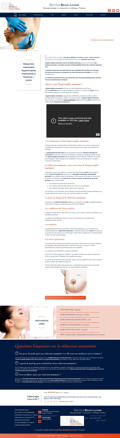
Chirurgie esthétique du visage (26, 415)
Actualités (89, 15)
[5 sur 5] (57, 401)
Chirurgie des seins (20, 50)
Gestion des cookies (76, 436)
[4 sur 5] (54, 401)
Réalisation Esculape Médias (46, 436)
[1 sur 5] (45, 401)
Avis (52, 15)
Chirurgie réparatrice (22, 425)
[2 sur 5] (48, 401)
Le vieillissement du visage (24, 422)
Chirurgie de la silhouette (24, 417)
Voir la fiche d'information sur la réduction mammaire (65, 297)
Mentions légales (62, 436)
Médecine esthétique (22, 420)
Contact (103, 15)
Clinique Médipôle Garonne (66, 430)
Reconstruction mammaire (24, 412)
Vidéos (64, 15)
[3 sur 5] (51, 401)
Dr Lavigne (22, 15)
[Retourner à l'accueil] (11, 9)
